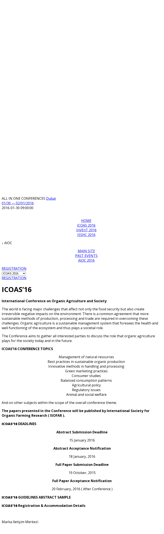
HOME (86, 220)
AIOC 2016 (86, 260)
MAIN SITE (86, 251)
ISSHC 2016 (86, 234)
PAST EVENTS (86, 255)
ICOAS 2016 (86, 225)
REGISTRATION (14, 268)
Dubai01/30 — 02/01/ (29, 200)
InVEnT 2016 (86, 230)
